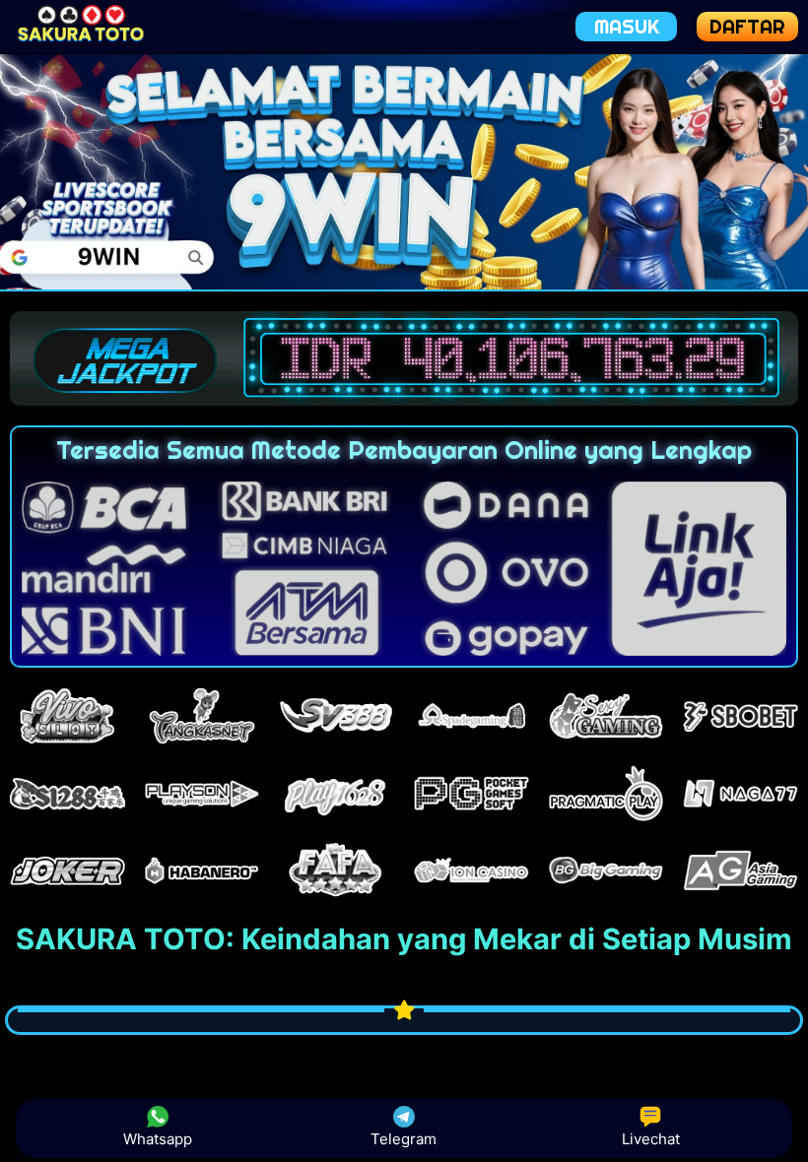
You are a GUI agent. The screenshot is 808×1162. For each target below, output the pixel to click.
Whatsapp (157, 1139)
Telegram (403, 1139)
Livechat (651, 1139)
